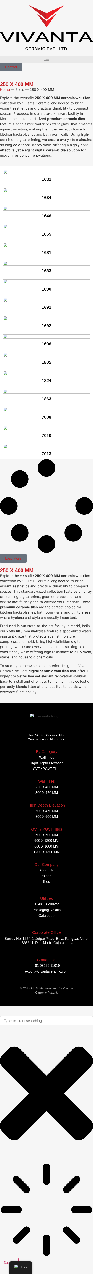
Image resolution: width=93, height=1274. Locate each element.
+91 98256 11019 (46, 966)
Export (46, 876)
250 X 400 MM (46, 787)
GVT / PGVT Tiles (46, 769)
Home (5, 89)
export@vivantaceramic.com (46, 971)
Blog (46, 881)
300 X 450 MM (46, 793)
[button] (46, 59)
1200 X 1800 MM (47, 852)
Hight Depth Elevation (46, 763)
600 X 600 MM (46, 835)
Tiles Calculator (47, 904)
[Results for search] (46, 1210)
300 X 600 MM (46, 817)
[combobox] (46, 1020)
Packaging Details (46, 910)
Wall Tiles (46, 757)
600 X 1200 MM (46, 841)
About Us (46, 870)
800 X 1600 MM (46, 846)
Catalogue (46, 915)
